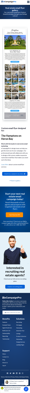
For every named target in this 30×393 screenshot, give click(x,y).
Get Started (13, 215)
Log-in (4, 365)
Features (4, 322)
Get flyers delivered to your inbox (13, 312)
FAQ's (25, 221)
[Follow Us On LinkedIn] (16, 373)
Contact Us (5, 357)
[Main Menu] (28, 2)
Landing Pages (20, 345)
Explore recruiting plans (15, 286)
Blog (3, 359)
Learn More (5, 164)
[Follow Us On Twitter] (10, 373)
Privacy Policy (15, 377)
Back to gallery (15, 180)
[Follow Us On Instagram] (22, 373)
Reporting (5, 336)
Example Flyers (6, 325)
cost (8, 223)
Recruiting (19, 322)
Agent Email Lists (7, 328)
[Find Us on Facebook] (7, 373)
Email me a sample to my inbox (14, 174)
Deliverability (6, 333)
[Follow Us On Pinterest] (19, 373)
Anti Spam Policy (24, 377)
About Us (5, 362)
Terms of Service (5, 377)
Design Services (20, 342)
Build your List (6, 330)
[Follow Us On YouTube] (14, 373)
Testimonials (5, 339)
